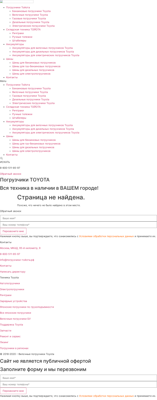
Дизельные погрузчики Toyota (30, 22)
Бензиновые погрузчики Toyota (31, 11)
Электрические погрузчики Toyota (33, 25)
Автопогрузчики (10, 283)
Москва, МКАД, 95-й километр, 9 (20, 248)
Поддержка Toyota (11, 324)
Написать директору (12, 271)
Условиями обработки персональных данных (106, 236)
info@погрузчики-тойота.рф (17, 259)
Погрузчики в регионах (14, 348)
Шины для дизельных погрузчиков (33, 69)
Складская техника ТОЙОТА (23, 29)
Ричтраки (18, 33)
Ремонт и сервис (10, 336)
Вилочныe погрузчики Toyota (30, 14)
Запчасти (5, 330)
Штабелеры (19, 40)
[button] (78, 81)
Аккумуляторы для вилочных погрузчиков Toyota (42, 47)
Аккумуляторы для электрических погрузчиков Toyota (45, 55)
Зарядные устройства (13, 301)
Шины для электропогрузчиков (31, 73)
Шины (9, 58)
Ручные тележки (22, 36)
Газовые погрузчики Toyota (29, 18)
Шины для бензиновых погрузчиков (34, 62)
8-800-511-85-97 (10, 254)
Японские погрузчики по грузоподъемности (27, 306)
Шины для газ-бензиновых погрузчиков (36, 66)
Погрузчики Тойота (18, 7)
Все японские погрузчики (15, 312)
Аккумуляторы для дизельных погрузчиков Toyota (43, 51)
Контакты (12, 77)
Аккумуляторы (15, 44)
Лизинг (4, 342)
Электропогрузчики (12, 289)
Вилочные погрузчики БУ (15, 318)
